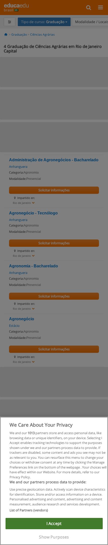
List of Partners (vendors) (29, 510)
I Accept (54, 523)
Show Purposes (54, 537)
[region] (54, 481)
